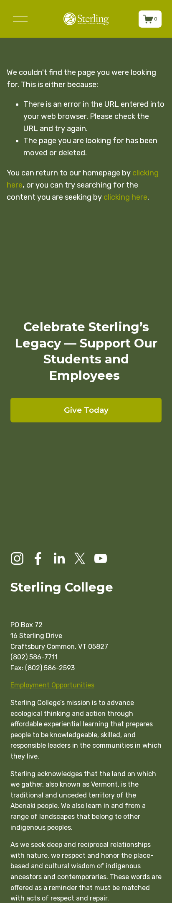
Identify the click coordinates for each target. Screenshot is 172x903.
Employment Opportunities (52, 685)
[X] (79, 558)
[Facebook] (38, 558)
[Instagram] (17, 558)
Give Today (86, 410)
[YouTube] (100, 558)
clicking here (125, 197)
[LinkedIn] (59, 558)
